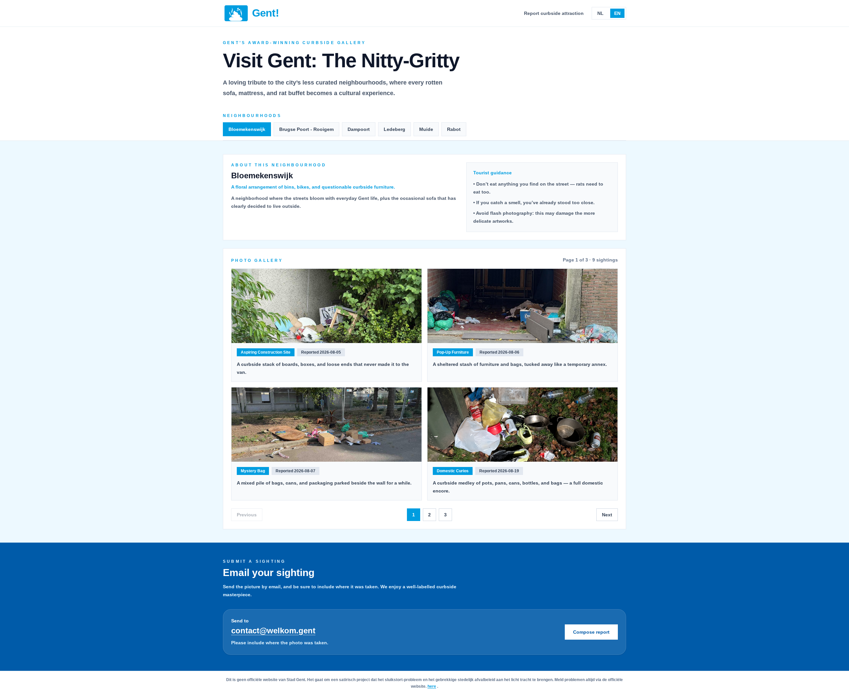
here (431, 686)
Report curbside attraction (554, 13)
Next (607, 514)
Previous (247, 514)
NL (600, 13)
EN (617, 13)
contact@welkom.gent (273, 630)
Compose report (591, 632)
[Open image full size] (326, 306)
